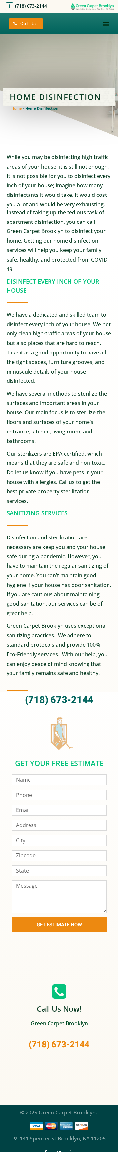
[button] (106, 23)
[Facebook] (9, 6)
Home (16, 108)
